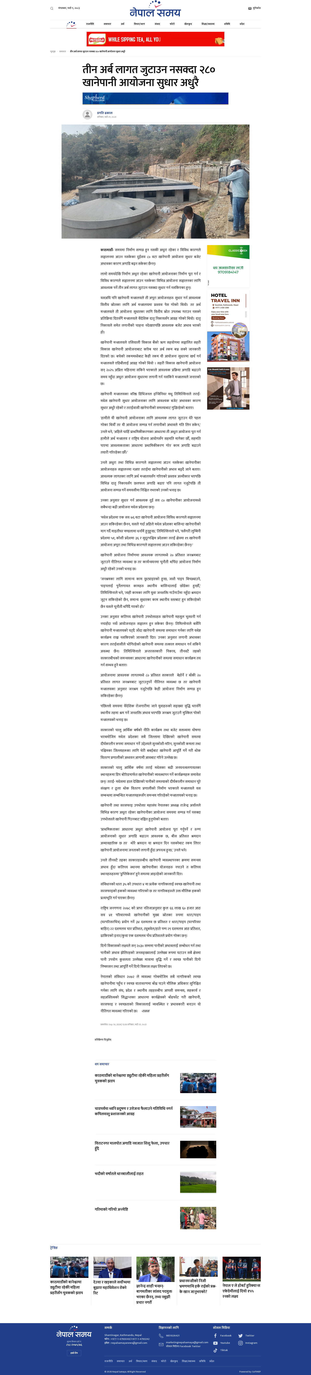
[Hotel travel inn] (228, 327)
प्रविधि (227, 24)
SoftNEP (256, 1372)
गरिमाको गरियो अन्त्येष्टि (111, 1209)
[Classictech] (228, 266)
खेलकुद (188, 24)
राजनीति (90, 24)
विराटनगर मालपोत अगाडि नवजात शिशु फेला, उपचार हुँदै (132, 1146)
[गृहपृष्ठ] (71, 24)
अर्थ (122, 24)
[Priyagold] (155, 39)
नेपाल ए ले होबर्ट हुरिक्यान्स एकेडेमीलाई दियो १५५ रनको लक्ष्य (241, 1291)
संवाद (157, 24)
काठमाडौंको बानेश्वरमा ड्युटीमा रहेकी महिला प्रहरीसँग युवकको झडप (132, 1078)
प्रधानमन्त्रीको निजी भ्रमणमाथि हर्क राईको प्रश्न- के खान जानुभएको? (197, 1286)
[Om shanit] (228, 388)
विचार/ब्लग (139, 24)
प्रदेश (242, 24)
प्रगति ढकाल (104, 113)
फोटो (172, 24)
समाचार (107, 24)
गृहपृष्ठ (52, 51)
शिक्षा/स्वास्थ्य (208, 24)
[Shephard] (155, 98)
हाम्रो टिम (74, 1353)
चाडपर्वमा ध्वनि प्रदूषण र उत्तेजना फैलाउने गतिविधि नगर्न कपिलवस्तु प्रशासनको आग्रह (134, 1111)
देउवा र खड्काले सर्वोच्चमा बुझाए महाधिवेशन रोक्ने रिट (111, 1287)
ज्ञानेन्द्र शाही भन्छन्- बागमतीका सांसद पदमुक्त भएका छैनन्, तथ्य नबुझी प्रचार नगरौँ (154, 1294)
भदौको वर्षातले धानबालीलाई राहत (119, 1174)
